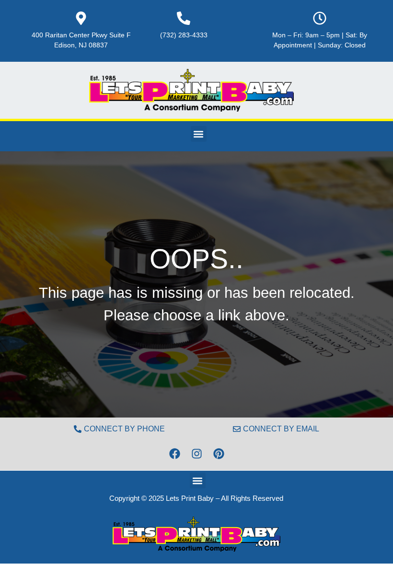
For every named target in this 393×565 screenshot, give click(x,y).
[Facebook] (174, 453)
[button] (199, 134)
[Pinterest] (219, 453)
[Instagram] (196, 453)
